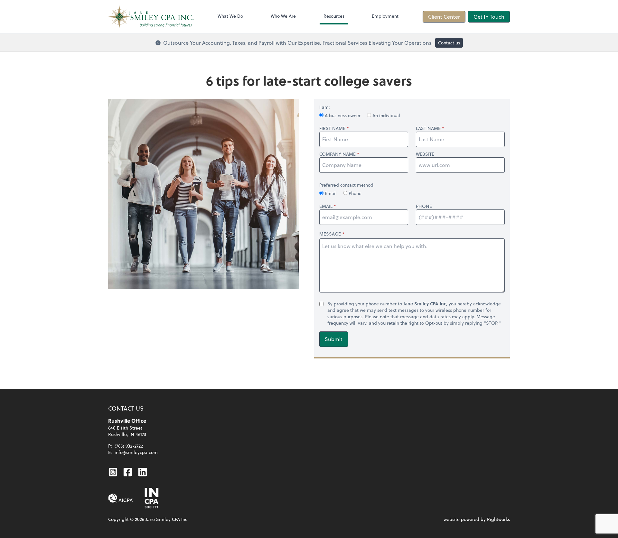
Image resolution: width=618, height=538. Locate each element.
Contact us (449, 42)
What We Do (230, 16)
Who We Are (283, 16)
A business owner (342, 115)
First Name (332, 128)
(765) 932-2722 (129, 445)
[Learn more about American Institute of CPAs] (120, 498)
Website (425, 154)
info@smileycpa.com (136, 452)
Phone (354, 193)
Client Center (444, 16)
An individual (385, 115)
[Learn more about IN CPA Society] (151, 498)
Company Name (337, 154)
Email (330, 193)
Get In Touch (488, 16)
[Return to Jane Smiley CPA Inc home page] (150, 16)
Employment (385, 16)
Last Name (428, 128)
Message (330, 233)
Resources (333, 16)
